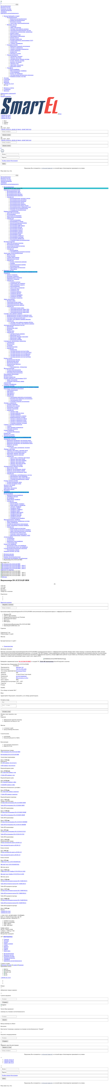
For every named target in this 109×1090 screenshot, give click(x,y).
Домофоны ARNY (15, 508)
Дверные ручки (14, 63)
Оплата (6, 942)
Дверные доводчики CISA (17, 462)
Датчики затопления (12, 408)
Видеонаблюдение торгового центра (20, 198)
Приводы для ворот (12, 444)
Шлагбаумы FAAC (15, 335)
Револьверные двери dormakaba (18, 476)
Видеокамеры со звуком (16, 221)
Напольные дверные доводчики (15, 453)
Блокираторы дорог (12, 328)
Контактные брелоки (12, 362)
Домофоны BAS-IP (15, 516)
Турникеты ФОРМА (15, 292)
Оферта (6, 949)
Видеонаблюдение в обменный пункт (20, 207)
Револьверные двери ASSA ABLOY (20, 477)
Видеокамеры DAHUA (16, 228)
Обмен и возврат (8, 943)
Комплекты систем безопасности (10, 13)
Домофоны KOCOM (15, 514)
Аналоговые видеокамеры (14, 215)
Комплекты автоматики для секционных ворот (20, 443)
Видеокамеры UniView (16, 231)
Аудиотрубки (10, 539)
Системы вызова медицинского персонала (21, 75)
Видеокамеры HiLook (16, 227)
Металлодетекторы (15, 34)
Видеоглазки (13, 502)
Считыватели (10, 342)
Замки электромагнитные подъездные (20, 531)
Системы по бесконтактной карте (16, 318)
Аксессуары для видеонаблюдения (19, 23)
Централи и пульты (15, 53)
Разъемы (12, 263)
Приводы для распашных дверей (16, 470)
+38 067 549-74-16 (26, 129)
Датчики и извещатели (16, 47)
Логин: (4, 154)
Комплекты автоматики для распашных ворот (19, 441)
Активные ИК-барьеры (13, 431)
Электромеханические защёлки (15, 305)
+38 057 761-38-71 (6, 116)
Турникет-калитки (15, 282)
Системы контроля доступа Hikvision (20, 354)
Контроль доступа (5, 7)
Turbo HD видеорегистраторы (15, 243)
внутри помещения (21, 676)
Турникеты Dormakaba (16, 295)
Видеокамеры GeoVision (16, 237)
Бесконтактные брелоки (13, 359)
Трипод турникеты (12, 274)
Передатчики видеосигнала (17, 267)
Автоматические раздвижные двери (17, 472)
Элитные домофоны (15, 506)
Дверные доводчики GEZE (17, 459)
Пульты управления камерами (18, 261)
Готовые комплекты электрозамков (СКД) (21, 40)
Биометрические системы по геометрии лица (19, 315)
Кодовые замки (11, 300)
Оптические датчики (12, 407)
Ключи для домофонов (16, 73)
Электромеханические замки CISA (19, 309)
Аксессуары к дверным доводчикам (20, 457)
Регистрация (14, 160)
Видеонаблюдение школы (17, 202)
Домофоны (4, 11)
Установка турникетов (16, 297)
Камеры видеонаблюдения (17, 20)
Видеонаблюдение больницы (18, 201)
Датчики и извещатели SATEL (18, 421)
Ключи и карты (14, 33)
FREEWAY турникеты (13, 279)
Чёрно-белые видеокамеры (14, 217)
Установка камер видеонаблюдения (19, 240)
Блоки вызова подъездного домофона (20, 529)
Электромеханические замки (15, 303)
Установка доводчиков (16, 465)
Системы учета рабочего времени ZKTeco (21, 322)
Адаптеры (10, 345)
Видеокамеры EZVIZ (16, 224)
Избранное (4, 93)
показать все (10, 197)
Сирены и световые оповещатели (19, 49)
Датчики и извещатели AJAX (18, 420)
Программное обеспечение (17, 36)
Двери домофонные (12, 522)
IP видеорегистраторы (13, 244)
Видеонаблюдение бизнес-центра (19, 205)
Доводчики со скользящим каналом (16, 452)
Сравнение (12, 93)
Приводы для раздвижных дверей (16, 469)
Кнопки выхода (14, 37)
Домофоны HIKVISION (16, 512)
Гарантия (6, 939)
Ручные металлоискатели (14, 369)
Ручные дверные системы (17, 60)
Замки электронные (15, 27)
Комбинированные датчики (17, 417)
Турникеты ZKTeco (15, 293)
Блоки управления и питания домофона (18, 525)
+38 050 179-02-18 (6, 129)
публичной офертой (46, 168)
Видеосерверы (14, 250)
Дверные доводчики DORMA (18, 460)
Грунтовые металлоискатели (15, 372)
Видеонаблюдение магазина (14, 194)
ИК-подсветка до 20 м (22, 678)
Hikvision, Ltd (19, 667)
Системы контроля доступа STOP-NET (21, 352)
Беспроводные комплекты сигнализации (21, 398)
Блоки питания (11, 256)
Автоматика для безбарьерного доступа (21, 475)
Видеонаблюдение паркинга (18, 204)
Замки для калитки (12, 380)
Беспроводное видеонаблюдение (19, 208)
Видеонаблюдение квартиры (15, 195)
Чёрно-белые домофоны (13, 499)
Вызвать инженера (6, 96)
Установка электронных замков (15, 381)
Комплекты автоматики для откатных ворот (19, 440)
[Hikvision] (4, 577)
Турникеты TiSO (14, 289)
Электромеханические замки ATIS (19, 310)
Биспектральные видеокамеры (18, 223)
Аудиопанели (10, 538)
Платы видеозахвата (12, 247)
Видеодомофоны (14, 69)
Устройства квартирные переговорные (17, 524)
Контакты (6, 90)
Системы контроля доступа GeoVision (20, 356)
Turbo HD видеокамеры (13, 212)
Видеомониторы (14, 266)
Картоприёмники (15, 286)
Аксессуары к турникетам (17, 287)
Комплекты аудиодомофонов (15, 541)
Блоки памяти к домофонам (17, 505)
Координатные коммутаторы (18, 532)
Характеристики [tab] (8, 646)
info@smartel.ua (8, 936)
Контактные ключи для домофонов (16, 545)
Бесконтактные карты (13, 361)
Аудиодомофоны (14, 72)
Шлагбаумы (10, 326)
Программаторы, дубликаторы (18, 367)
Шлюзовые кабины (15, 66)
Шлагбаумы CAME (15, 338)
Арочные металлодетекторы (14, 371)
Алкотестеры (13, 42)
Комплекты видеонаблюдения (18, 19)
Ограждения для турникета (17, 283)
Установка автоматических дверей (19, 479)
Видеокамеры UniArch (16, 230)
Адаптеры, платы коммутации (18, 534)
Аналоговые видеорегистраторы (16, 246)
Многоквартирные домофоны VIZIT (20, 535)
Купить (3, 909)
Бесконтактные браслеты (14, 364)
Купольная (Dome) (21, 671)
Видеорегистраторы (15, 21)
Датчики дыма (14, 411)
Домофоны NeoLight (15, 515)
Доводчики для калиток (16, 65)
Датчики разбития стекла (17, 413)
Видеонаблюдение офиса (14, 192)
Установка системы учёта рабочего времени (22, 323)
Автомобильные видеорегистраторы (20, 251)
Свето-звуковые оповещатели (15, 427)
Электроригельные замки (17, 308)
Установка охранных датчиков (18, 423)
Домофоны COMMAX (16, 509)
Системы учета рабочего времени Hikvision (19, 319)
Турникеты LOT (14, 290)
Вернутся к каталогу (6, 602)
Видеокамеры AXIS (15, 234)
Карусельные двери (12, 467)
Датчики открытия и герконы (18, 416)
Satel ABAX (10, 391)
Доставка (6, 940)
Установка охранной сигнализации (19, 401)
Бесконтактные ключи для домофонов (17, 547)
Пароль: (4, 157)
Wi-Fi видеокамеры (15, 220)
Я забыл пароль (6, 160)
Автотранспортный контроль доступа (20, 30)
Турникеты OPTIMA (16, 296)
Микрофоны (13, 269)
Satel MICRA (10, 394)
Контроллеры (10, 344)
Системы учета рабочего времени (19, 29)
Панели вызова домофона (17, 503)
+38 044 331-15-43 (9, 83)
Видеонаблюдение (6, 6)
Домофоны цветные (12, 496)
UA (7, 85)
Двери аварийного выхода (17, 284)
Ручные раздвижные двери (14, 482)
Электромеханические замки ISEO (19, 312)
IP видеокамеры (11, 214)
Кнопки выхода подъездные (18, 528)
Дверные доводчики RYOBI (18, 463)
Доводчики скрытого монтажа (15, 454)
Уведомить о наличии (8, 604)
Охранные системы (6, 9)
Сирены (9, 426)
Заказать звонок (6, 134)
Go (17, 4)
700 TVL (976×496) (21, 669)
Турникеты (13, 26)
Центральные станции (13, 550)
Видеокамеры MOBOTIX (17, 238)
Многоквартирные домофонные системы (18, 521)
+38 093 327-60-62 (16, 129)
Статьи (6, 945)
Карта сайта (7, 951)
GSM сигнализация (12, 390)
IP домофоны (10, 498)
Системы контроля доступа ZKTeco (20, 355)
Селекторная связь (12, 542)
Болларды (9, 329)
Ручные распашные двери (14, 483)
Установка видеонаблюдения (18, 210)
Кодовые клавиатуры (16, 39)
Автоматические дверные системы (19, 59)
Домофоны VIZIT (15, 511)
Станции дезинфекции (16, 43)
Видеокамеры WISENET (17, 235)
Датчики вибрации (15, 414)
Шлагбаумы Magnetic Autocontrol (19, 336)
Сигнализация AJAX (16, 400)
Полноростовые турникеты (14, 277)
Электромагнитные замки (14, 302)
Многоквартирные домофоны (18, 70)
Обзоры (6, 948)
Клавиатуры (13, 52)
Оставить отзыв (6, 711)
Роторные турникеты (13, 276)
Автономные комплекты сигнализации (21, 397)
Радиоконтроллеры (12, 346)
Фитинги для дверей (15, 62)
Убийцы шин (10, 331)
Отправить (5, 1002)
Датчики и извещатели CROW (18, 418)
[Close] (1, 1006)
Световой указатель (12, 429)
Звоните (4, 1019)
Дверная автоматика (6, 10)
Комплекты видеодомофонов (15, 495)
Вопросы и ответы (9, 88)
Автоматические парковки (17, 333)
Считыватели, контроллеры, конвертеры (21, 31)
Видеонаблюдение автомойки (18, 199)
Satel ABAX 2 (10, 393)
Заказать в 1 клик (7, 1047)
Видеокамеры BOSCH (16, 233)
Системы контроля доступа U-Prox (19, 351)
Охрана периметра (15, 50)
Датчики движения (12, 404)
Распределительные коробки (18, 264)
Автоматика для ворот (16, 56)
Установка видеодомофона (17, 518)
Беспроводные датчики (13, 405)
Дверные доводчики (15, 57)
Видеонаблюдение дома (13, 191)
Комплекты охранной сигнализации (20, 46)
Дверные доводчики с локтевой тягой (17, 450)
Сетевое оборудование (13, 257)
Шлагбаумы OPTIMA (16, 339)
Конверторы (13, 349)
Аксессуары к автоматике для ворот (20, 447)
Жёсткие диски (11, 254)
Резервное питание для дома (18, 76)
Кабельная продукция (13, 259)
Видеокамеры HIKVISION (17, 225)
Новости (6, 946)
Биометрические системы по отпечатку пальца (20, 316)
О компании (7, 89)
